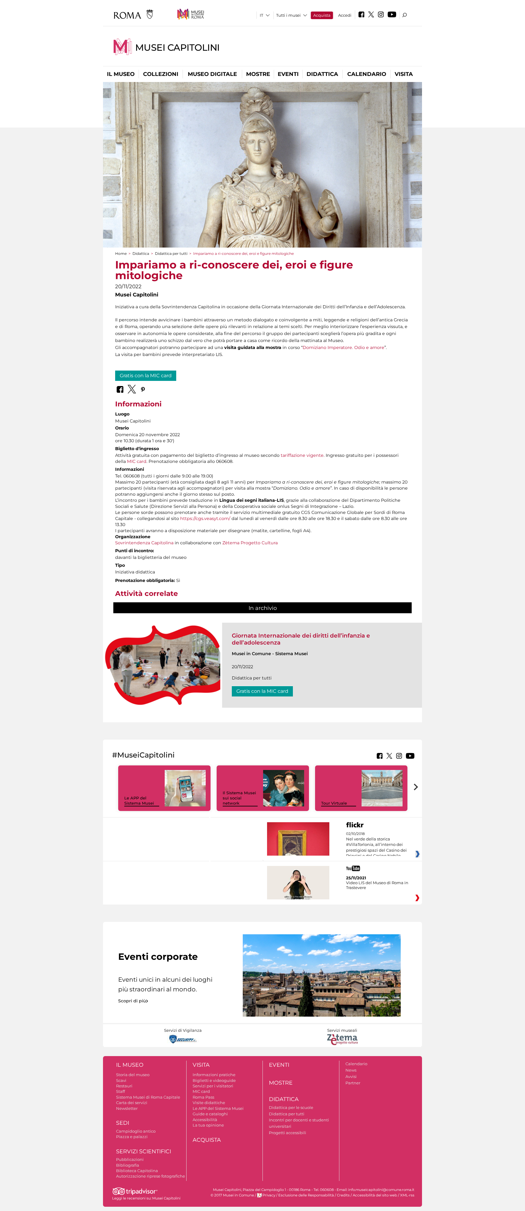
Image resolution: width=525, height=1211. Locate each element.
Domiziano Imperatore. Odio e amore (343, 347)
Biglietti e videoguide (214, 1080)
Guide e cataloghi (210, 1113)
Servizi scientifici (143, 1151)
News (350, 1070)
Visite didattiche (209, 1102)
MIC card (136, 461)
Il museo (121, 74)
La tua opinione (208, 1125)
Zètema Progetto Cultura (250, 543)
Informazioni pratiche (214, 1074)
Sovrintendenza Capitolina (144, 543)
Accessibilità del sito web (375, 1195)
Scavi (121, 1080)
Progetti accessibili (287, 1132)
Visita (404, 74)
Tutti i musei (288, 15)
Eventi (288, 74)
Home (121, 253)
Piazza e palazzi (132, 1136)
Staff (120, 1091)
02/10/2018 (376, 845)
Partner (352, 1082)
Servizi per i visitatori (213, 1085)
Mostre (258, 74)
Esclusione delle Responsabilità (306, 1195)
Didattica (322, 74)
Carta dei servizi (131, 1102)
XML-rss (407, 1195)
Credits (343, 1195)
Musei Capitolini (177, 47)
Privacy (268, 1195)
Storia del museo (132, 1074)
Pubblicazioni (130, 1159)
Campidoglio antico (136, 1131)
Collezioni (160, 74)
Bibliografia (127, 1165)
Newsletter (127, 1108)
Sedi (122, 1123)
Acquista (322, 15)
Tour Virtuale (334, 803)
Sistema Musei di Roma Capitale (148, 1097)
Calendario (366, 74)
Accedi (345, 15)
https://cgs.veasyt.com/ (205, 518)
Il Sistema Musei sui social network (239, 798)
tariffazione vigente (302, 455)
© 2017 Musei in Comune (232, 1195)
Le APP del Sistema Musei (139, 800)
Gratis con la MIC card (146, 375)
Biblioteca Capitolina (137, 1170)
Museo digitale (212, 74)
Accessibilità (205, 1119)
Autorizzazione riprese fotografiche (150, 1176)
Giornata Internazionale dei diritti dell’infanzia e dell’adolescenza (301, 639)
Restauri (124, 1085)
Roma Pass (203, 1097)
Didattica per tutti (171, 253)
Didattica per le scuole (291, 1107)
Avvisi (351, 1076)
